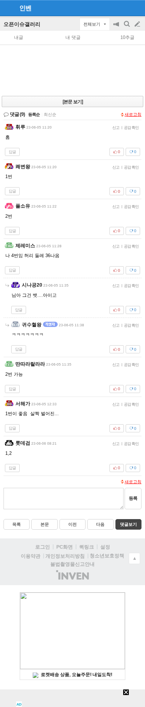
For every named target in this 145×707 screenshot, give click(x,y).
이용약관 (30, 556)
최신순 (50, 114)
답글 (12, 152)
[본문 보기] (73, 101)
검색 (127, 27)
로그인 (42, 547)
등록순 (34, 114)
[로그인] (124, 7)
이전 (72, 524)
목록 (16, 524)
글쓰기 (137, 24)
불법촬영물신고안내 (72, 564)
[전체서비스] (136, 7)
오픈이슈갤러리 (22, 24)
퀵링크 (86, 547)
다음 (100, 524)
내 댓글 (73, 37)
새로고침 (133, 114)
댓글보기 (128, 524)
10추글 (127, 37)
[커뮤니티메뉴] (7, 7)
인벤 (25, 8)
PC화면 (64, 547)
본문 (44, 524)
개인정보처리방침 (65, 556)
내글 (18, 37)
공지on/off (116, 27)
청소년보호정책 (107, 555)
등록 (133, 498)
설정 (105, 547)
